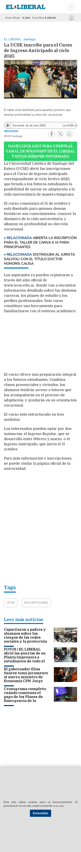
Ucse (10, 602)
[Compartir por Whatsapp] (69, 133)
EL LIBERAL (13, 39)
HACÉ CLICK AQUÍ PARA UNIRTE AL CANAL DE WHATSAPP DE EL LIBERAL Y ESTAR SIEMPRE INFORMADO (40, 151)
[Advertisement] (40, 345)
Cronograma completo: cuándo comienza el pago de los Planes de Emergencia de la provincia (25, 697)
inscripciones (36, 602)
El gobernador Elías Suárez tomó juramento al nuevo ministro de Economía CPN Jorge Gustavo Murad (26, 677)
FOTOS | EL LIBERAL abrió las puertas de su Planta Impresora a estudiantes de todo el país (25, 657)
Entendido (40, 813)
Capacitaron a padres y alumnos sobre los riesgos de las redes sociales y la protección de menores (25, 637)
